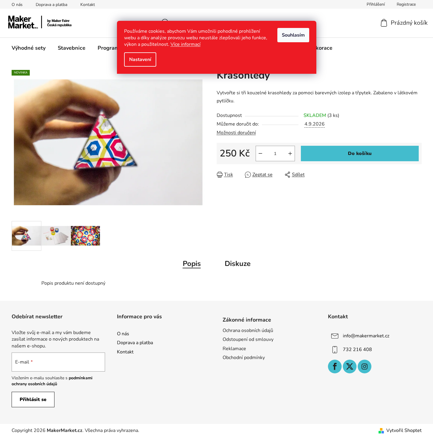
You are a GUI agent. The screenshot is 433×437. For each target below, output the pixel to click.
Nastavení (140, 59)
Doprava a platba (51, 4)
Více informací (186, 44)
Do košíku (360, 153)
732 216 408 (357, 349)
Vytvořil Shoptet (404, 430)
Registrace (406, 4)
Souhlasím (293, 35)
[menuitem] (28, 48)
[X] (350, 366)
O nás (17, 4)
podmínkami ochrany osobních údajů (52, 381)
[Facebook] (335, 366)
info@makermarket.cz (366, 336)
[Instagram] (364, 366)
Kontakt (87, 4)
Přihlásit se (33, 399)
